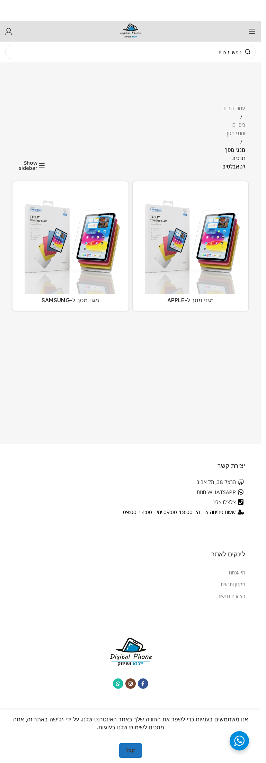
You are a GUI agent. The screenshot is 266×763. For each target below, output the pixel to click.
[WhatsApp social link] (118, 683)
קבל (130, 750)
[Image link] (131, 651)
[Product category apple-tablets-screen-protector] (190, 246)
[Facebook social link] (143, 683)
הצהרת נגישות (231, 596)
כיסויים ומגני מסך (235, 129)
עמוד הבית (234, 108)
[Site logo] (130, 30)
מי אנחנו (237, 572)
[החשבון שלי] (9, 31)
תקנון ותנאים (233, 584)
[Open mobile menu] (252, 31)
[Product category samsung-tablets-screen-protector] (70, 246)
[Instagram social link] (130, 683)
